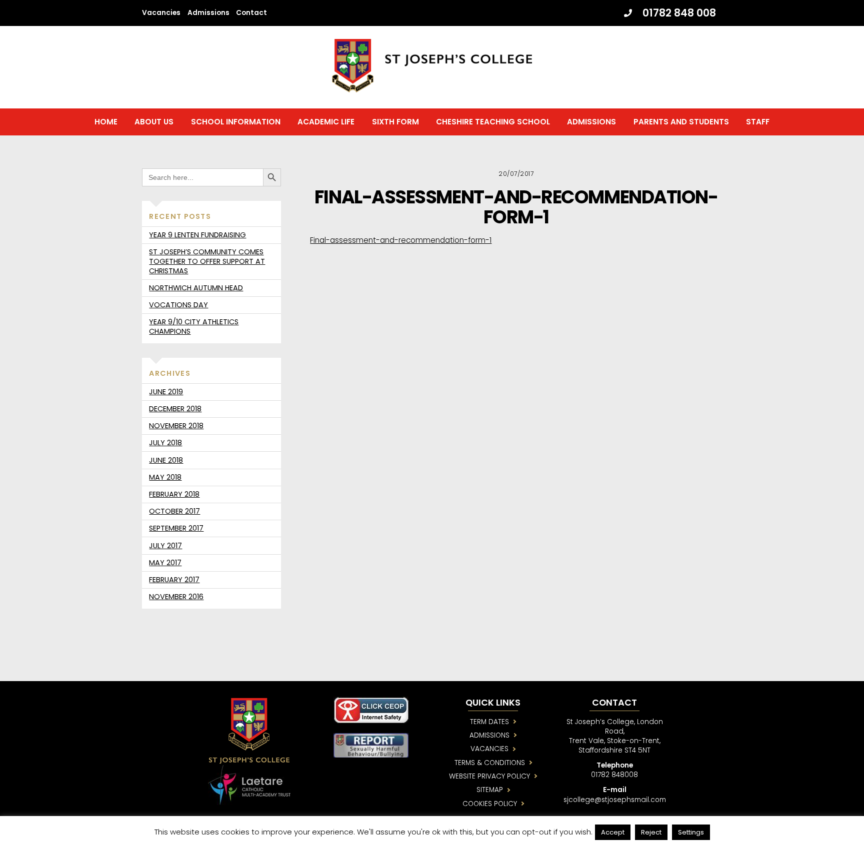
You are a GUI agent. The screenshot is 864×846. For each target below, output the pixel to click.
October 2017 (174, 511)
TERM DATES (489, 722)
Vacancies (161, 12)
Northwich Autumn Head (196, 288)
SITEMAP (489, 790)
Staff (758, 121)
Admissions (209, 12)
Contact (251, 12)
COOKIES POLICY (489, 804)
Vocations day (178, 305)
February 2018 (174, 494)
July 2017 (165, 546)
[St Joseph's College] (432, 88)
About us (154, 121)
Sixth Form (395, 121)
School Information (235, 121)
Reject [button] (651, 832)
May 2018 (165, 477)
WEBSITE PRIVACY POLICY (489, 776)
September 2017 (176, 528)
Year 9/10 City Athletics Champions (193, 326)
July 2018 (165, 443)
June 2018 (166, 460)
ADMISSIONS (490, 735)
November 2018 (176, 426)
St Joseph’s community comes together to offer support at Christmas (207, 261)
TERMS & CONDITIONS (489, 763)
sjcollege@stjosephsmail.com (615, 800)
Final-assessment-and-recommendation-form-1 (516, 207)
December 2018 (175, 409)
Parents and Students (681, 121)
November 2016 (176, 597)
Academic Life (326, 121)
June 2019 (166, 392)
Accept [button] (612, 832)
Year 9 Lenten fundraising (197, 235)
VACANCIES (489, 749)
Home (106, 121)
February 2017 (174, 580)
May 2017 (165, 563)
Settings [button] (691, 832)
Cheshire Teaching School (493, 121)
